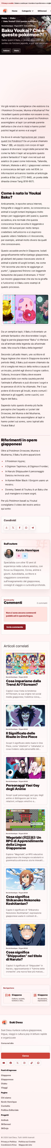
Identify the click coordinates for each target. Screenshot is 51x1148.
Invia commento (15, 627)
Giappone (6, 1075)
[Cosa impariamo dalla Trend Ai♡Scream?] (25, 663)
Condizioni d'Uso (9, 1145)
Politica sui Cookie (27, 1142)
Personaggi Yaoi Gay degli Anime (22, 787)
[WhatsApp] (38, 1063)
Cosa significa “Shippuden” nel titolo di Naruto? (24, 955)
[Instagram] (24, 1063)
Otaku (12, 18)
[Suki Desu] (5, 11)
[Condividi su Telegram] (32, 527)
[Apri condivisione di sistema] (6, 527)
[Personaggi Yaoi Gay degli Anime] (25, 768)
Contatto (5, 1106)
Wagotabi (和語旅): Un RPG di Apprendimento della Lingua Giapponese (24, 842)
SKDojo (4, 1128)
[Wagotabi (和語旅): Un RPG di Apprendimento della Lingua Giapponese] (25, 820)
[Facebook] (10, 1063)
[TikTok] (31, 1063)
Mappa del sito (25, 1145)
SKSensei (42, 11)
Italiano (6, 51)
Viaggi (4, 1087)
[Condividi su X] (13, 527)
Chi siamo (6, 1097)
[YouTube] (3, 1063)
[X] (17, 1063)
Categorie (26, 11)
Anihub (4, 1120)
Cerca (25, 1055)
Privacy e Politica (8, 1142)
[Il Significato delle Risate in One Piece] (25, 716)
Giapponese (7, 1079)
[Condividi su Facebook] (19, 527)
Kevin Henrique (7, 26)
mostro (21, 145)
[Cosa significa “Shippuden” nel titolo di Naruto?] (25, 935)
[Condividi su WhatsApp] (26, 527)
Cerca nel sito (7, 1043)
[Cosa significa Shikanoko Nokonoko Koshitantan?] (25, 879)
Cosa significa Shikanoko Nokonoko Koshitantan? (23, 900)
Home (14, 11)
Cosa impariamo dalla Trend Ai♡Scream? (23, 682)
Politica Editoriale (10, 1110)
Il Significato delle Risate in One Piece (21, 735)
